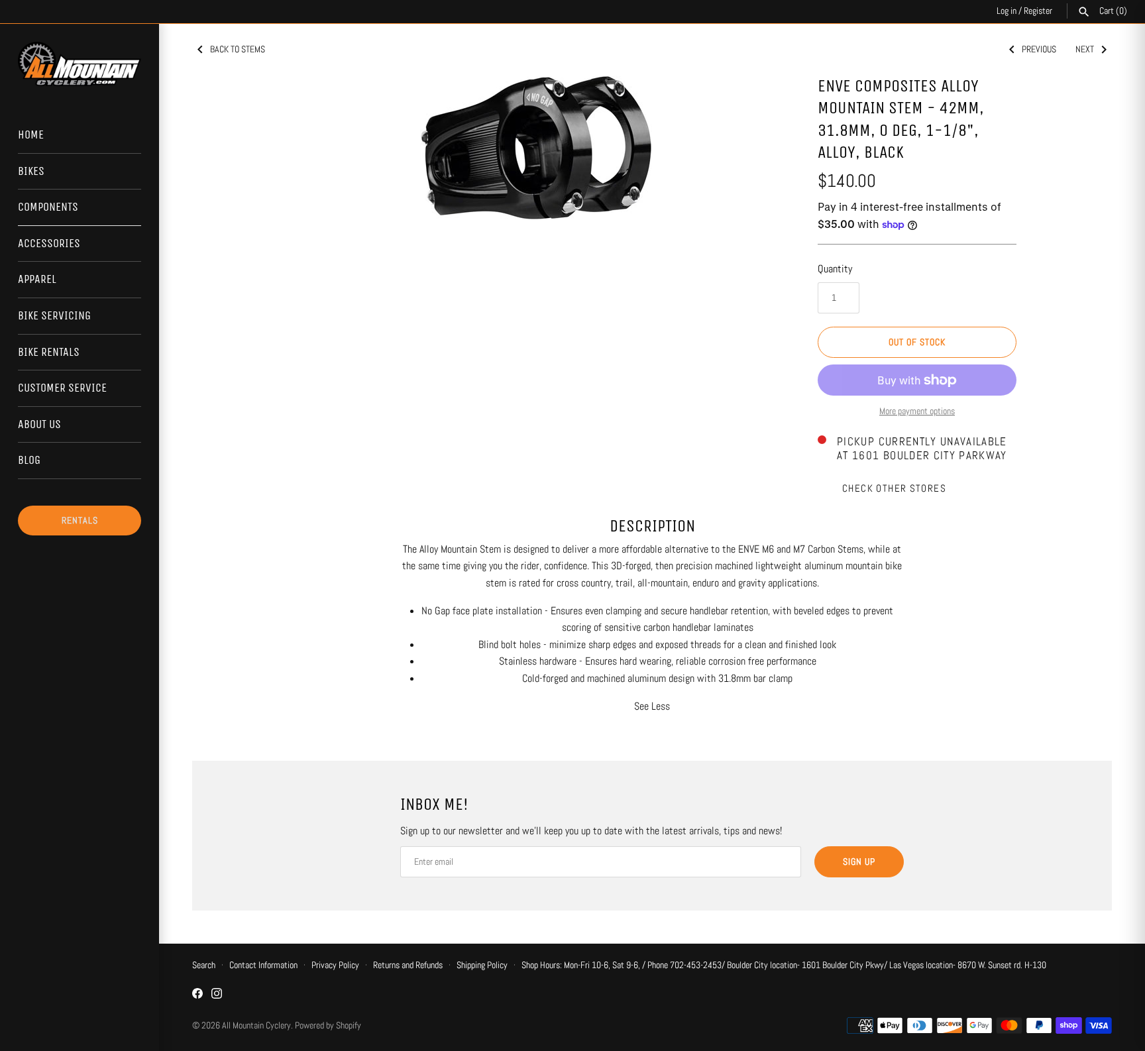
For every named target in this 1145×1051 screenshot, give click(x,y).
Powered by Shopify (328, 1025)
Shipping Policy (482, 965)
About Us (39, 424)
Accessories (49, 243)
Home (31, 134)
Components (48, 206)
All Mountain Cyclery (256, 1025)
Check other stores (894, 488)
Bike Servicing (54, 315)
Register (1038, 11)
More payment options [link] (917, 411)
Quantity (835, 269)
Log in (1006, 11)
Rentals (80, 520)
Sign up (859, 861)
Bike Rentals (49, 352)
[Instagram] (216, 996)
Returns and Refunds (408, 965)
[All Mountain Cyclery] (79, 64)
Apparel (37, 279)
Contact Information (263, 965)
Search (203, 965)
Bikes (31, 171)
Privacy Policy (335, 965)
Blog (29, 460)
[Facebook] (197, 996)
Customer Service (62, 387)
